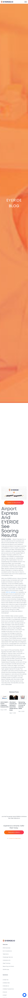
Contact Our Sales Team (15, 838)
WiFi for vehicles (10, 592)
